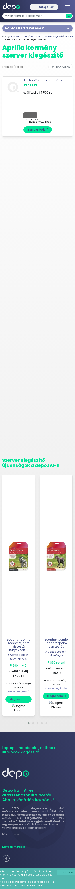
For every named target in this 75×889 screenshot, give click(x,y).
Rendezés (61, 67)
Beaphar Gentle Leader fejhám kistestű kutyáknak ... (18, 645)
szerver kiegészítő (18, 691)
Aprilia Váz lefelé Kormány (42, 80)
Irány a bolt (38, 129)
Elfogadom (66, 872)
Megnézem (19, 699)
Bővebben (10, 834)
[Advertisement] (37, 298)
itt (45, 885)
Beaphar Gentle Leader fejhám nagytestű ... (56, 643)
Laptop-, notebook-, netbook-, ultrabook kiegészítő (30, 750)
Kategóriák (43, 7)
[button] (29, 723)
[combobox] (34, 16)
